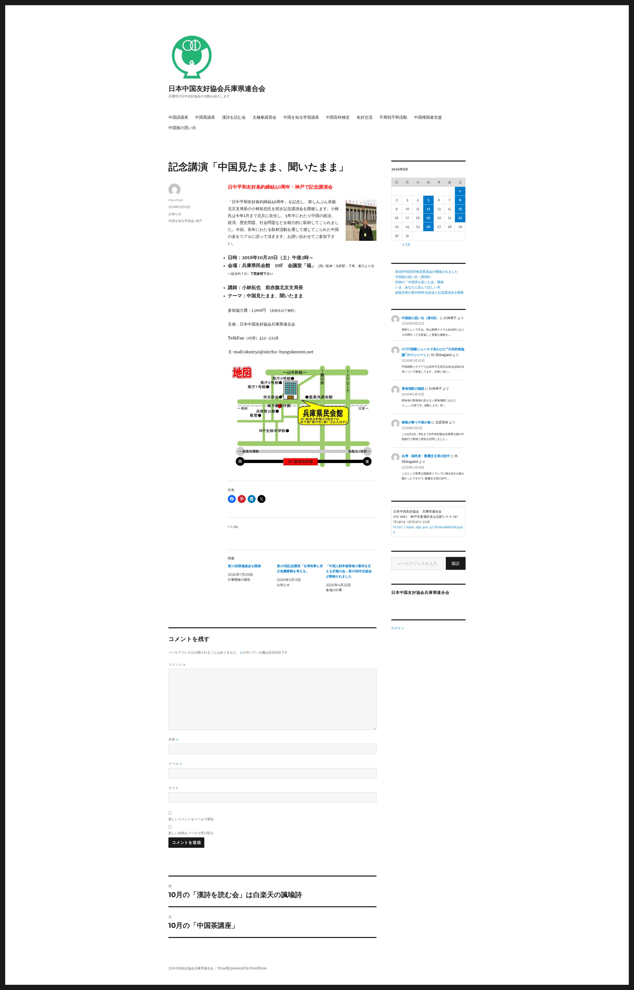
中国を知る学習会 (181, 221)
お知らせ (174, 214)
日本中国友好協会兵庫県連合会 (216, 88)
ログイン (397, 628)
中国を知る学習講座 (301, 117)
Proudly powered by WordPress (242, 968)
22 (460, 218)
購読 (456, 563)
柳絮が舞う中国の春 (416, 422)
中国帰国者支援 (428, 117)
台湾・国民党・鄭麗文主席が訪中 (426, 456)
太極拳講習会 (264, 117)
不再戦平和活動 (393, 117)
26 (428, 227)
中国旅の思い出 (182, 127)
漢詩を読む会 (234, 117)
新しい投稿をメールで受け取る (190, 833)
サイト (173, 788)
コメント (176, 664)
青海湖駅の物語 (413, 388)
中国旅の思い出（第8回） (414, 277)
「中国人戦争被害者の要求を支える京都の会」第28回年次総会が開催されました (349, 571)
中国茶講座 (205, 117)
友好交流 (364, 117)
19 (428, 218)
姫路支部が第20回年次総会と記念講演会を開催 (429, 292)
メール (175, 764)
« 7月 (406, 245)
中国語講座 (178, 117)
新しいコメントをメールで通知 (190, 819)
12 (428, 209)
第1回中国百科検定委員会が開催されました (426, 272)
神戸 (199, 221)
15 (460, 209)
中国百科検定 (338, 117)
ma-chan (175, 200)
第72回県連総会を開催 (244, 566)
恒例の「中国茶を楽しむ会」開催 (419, 282)
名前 (173, 739)
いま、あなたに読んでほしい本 (417, 287)
